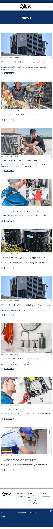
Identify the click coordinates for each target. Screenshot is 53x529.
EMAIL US (38, 1)
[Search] (49, 497)
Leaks (11, 57)
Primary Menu (50, 7)
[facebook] (51, 511)
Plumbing (16, 57)
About (29, 497)
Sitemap (29, 500)
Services (29, 498)
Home (29, 495)
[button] (2, 73)
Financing (35, 495)
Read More (9, 73)
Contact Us (35, 503)
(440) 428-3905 (30, 1)
